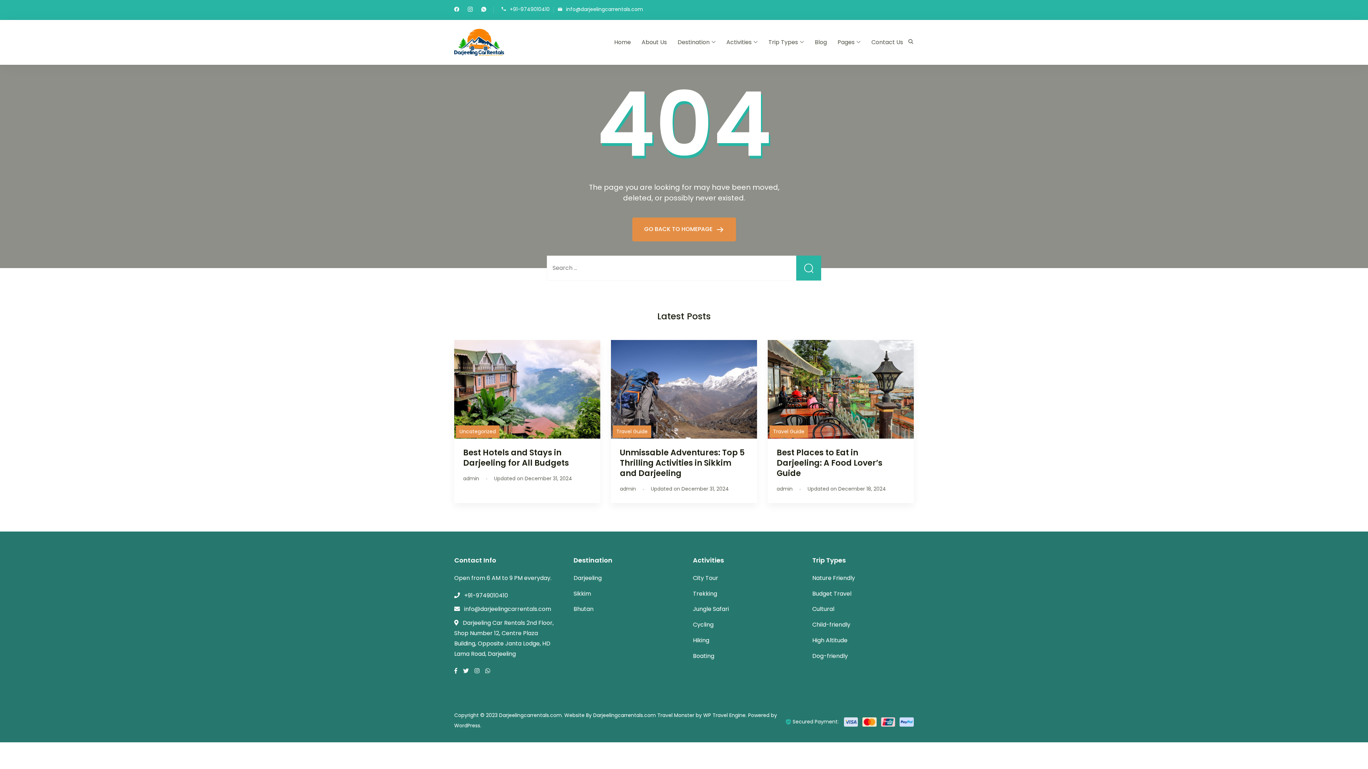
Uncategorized (478, 431)
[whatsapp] (483, 10)
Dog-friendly (830, 656)
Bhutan (584, 609)
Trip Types (783, 42)
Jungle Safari (711, 609)
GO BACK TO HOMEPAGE (679, 229)
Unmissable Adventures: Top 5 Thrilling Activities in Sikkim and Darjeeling (682, 463)
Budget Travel (831, 594)
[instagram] (470, 10)
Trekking (705, 594)
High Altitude (830, 640)
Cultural (823, 609)
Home (622, 42)
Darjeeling (588, 578)
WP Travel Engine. (725, 715)
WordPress (467, 725)
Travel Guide (632, 431)
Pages (846, 42)
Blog (821, 42)
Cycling (703, 625)
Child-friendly (831, 625)
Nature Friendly (833, 578)
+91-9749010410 (530, 9)
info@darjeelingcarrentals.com (604, 9)
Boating (703, 656)
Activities (739, 42)
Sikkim (582, 594)
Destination (694, 42)
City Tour (705, 578)
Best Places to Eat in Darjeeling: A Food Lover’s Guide (829, 463)
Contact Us (887, 42)
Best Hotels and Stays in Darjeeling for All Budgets (516, 458)
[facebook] (456, 10)
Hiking (701, 640)
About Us (654, 42)
